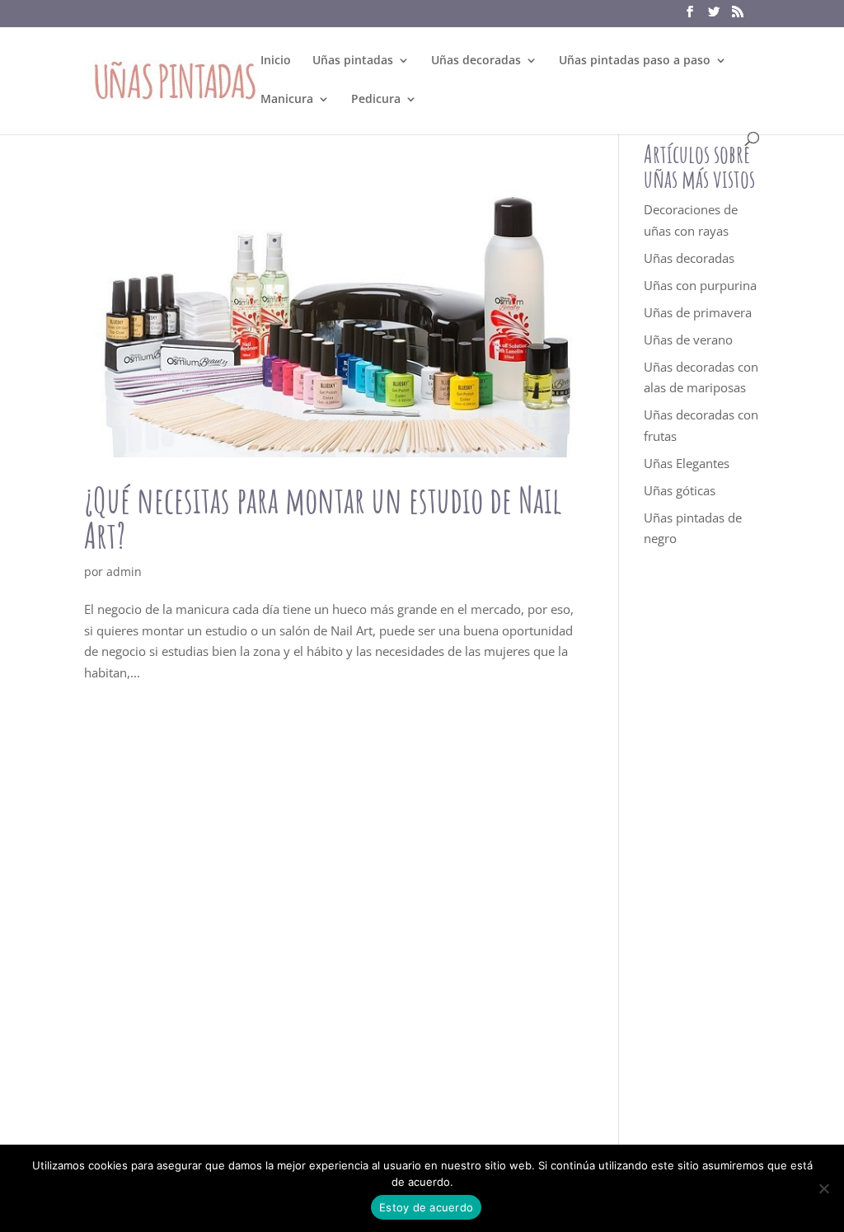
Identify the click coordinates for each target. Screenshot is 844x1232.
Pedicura (376, 99)
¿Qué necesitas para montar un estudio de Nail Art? (323, 517)
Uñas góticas (679, 490)
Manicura (286, 99)
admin (124, 571)
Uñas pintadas (352, 61)
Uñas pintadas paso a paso (634, 61)
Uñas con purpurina (700, 285)
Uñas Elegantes (686, 463)
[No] (823, 1188)
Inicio (275, 61)
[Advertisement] (702, 863)
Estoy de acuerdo (426, 1207)
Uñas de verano (688, 339)
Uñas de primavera (698, 312)
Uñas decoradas (476, 61)
